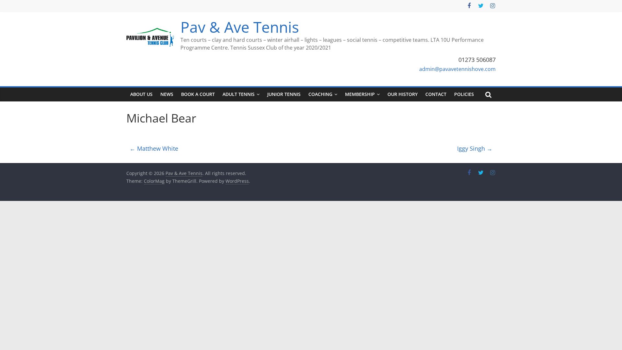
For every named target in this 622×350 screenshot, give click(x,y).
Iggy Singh (474, 148)
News (166, 94)
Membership (360, 94)
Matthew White (154, 148)
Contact (435, 94)
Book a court (198, 94)
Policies (464, 94)
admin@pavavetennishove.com (457, 69)
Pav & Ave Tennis (239, 27)
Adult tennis (239, 94)
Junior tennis (284, 94)
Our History (402, 94)
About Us (141, 94)
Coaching (320, 94)
